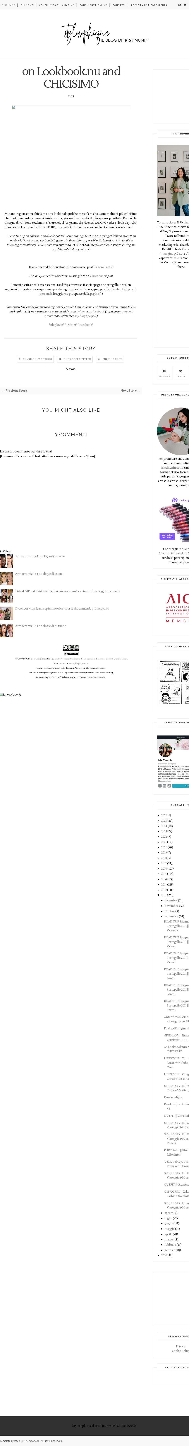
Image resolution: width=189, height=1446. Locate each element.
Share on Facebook (37, 359)
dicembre (171, 900)
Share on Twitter (77, 359)
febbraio (170, 1245)
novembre (171, 906)
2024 (164, 826)
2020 (164, 847)
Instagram (164, 376)
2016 (164, 869)
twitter (83, 289)
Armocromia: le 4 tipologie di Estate (39, 574)
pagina (94, 294)
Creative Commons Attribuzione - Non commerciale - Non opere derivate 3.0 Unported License (91, 659)
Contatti (119, 5)
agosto (169, 1213)
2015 (164, 874)
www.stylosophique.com (78, 663)
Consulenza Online (93, 5)
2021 (164, 842)
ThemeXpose (32, 1440)
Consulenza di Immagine (56, 5)
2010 (164, 1255)
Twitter (71, 325)
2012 (164, 890)
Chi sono (27, 5)
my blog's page (84, 316)
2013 (164, 884)
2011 (163, 895)
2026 (164, 815)
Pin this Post (112, 359)
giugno (169, 1223)
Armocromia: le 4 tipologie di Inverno (40, 556)
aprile (168, 1234)
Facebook (85, 325)
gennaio (170, 1250)
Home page (7, 5)
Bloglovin (56, 325)
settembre (171, 916)
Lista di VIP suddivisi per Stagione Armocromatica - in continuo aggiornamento (67, 591)
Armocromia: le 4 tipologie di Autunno (40, 626)
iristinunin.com (171, 467)
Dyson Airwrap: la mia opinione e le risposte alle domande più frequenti (62, 608)
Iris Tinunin (35, 659)
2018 (164, 858)
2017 (164, 863)
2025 (164, 821)
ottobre (170, 911)
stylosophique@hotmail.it (95, 677)
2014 (164, 879)
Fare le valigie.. (173, 1097)
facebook (118, 289)
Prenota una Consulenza (149, 5)
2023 (164, 831)
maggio (170, 1229)
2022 (164, 837)
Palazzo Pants (103, 267)
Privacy (181, 1346)
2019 (164, 852)
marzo (169, 1239)
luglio (168, 1218)
